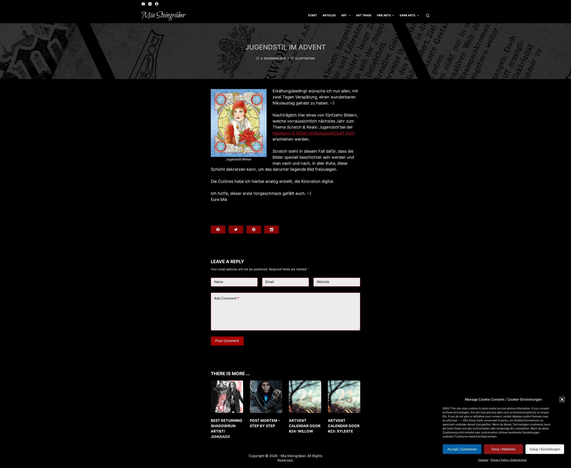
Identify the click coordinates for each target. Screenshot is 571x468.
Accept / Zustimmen (462, 449)
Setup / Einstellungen (545, 449)
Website (323, 282)
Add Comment (226, 298)
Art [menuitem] (344, 15)
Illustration (305, 58)
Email (269, 282)
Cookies (483, 460)
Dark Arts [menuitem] (407, 15)
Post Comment (227, 341)
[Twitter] (236, 229)
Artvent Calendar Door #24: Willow (305, 425)
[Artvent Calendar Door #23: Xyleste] (344, 397)
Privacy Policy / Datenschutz (508, 460)
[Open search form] (427, 15)
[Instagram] (150, 4)
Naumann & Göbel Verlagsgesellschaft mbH (313, 133)
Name (218, 282)
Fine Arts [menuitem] (384, 15)
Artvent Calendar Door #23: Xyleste (344, 425)
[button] (562, 399)
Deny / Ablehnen (503, 449)
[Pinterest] (253, 229)
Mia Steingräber (163, 15)
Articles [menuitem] (329, 15)
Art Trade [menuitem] (363, 15)
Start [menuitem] (312, 15)
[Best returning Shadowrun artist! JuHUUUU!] (227, 397)
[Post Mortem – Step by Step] (266, 397)
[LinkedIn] (271, 229)
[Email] (143, 4)
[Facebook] (156, 4)
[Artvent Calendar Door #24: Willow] (305, 397)
